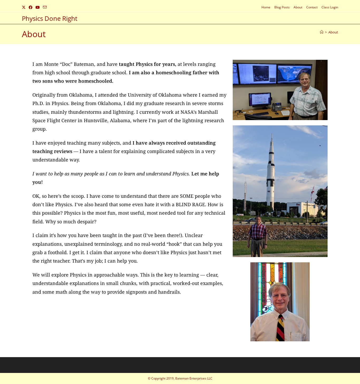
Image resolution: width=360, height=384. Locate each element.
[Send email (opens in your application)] (44, 7)
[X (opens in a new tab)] (24, 7)
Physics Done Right (49, 18)
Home (265, 7)
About (298, 7)
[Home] (321, 32)
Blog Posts (282, 7)
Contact (312, 7)
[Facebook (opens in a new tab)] (30, 7)
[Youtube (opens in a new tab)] (37, 7)
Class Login (330, 7)
